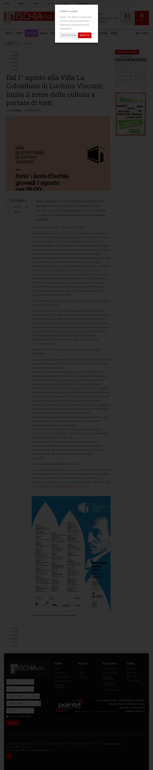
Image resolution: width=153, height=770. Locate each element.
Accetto (84, 35)
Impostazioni (68, 35)
